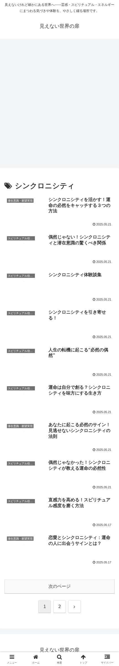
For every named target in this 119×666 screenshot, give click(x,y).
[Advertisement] (59, 105)
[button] (107, 651)
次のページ (59, 586)
